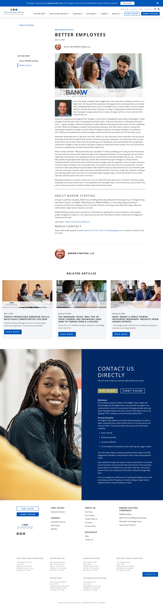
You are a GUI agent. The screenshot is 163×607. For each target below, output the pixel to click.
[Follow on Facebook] (18, 534)
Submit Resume (150, 14)
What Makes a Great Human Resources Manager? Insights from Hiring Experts (135, 319)
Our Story (88, 512)
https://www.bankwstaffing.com (77, 222)
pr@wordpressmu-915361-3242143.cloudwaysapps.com (100, 230)
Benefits (54, 529)
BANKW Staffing (125, 514)
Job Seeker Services (58, 522)
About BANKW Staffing (28, 61)
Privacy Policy (90, 526)
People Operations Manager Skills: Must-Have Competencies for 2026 (27, 317)
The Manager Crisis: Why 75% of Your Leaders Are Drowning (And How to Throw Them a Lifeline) (79, 319)
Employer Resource (66, 30)
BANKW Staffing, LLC (82, 47)
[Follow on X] (24, 534)
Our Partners (90, 515)
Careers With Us (91, 519)
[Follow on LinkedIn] (21, 534)
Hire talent (108, 391)
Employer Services (58, 512)
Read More (12, 332)
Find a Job (124, 9)
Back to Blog (27, 25)
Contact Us (148, 9)
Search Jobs (127, 3)
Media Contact (25, 65)
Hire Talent (132, 14)
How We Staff (39, 13)
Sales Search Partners (127, 525)
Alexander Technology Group (130, 521)
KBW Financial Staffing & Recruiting (132, 518)
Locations (133, 9)
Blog (140, 9)
